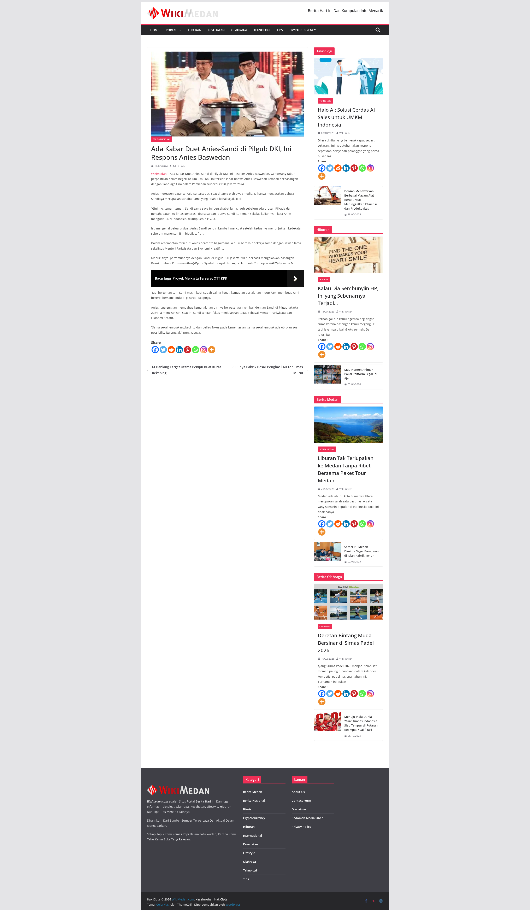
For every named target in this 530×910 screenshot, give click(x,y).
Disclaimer (299, 809)
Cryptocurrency (302, 30)
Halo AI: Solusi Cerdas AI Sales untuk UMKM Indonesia (346, 117)
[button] (179, 30)
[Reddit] (171, 349)
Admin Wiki (179, 166)
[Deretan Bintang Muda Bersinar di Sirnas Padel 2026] (348, 602)
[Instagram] (203, 349)
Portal (171, 30)
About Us (298, 792)
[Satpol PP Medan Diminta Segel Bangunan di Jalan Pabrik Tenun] (327, 554)
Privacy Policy (301, 827)
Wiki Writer (345, 133)
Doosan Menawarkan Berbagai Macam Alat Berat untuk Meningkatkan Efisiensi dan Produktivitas (360, 199)
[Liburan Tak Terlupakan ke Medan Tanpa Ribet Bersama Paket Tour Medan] (348, 425)
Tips (280, 30)
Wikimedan (159, 174)
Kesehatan (216, 30)
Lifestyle (249, 853)
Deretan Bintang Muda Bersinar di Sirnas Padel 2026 (346, 643)
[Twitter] (163, 349)
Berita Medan (326, 449)
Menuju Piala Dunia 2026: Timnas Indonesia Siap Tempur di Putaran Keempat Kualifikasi (361, 723)
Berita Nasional (161, 139)
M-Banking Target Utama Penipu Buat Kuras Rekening (186, 370)
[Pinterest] (187, 349)
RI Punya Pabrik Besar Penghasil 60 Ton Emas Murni (267, 370)
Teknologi (262, 30)
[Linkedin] (179, 349)
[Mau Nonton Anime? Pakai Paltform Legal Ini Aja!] (327, 377)
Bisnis (247, 809)
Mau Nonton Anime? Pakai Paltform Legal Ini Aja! (360, 374)
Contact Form (301, 801)
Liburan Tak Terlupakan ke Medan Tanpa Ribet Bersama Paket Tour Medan (345, 469)
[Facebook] (155, 349)
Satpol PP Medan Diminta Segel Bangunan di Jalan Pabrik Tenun (361, 551)
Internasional (252, 836)
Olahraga (239, 30)
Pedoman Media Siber (307, 818)
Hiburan (194, 30)
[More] (211, 349)
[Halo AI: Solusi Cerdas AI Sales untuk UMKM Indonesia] (348, 76)
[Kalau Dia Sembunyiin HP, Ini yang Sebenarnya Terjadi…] (348, 255)
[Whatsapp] (195, 349)
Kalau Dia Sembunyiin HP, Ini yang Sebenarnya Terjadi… (348, 296)
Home (154, 30)
